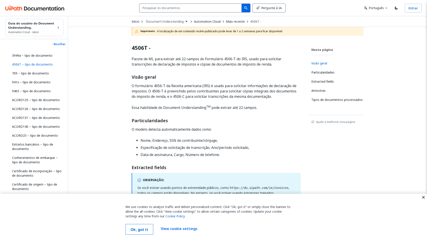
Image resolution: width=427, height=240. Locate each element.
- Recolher (59, 44)
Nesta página (322, 49)
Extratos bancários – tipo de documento (32, 146)
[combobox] (191, 8)
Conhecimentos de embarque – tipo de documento (35, 159)
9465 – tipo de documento (31, 91)
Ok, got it (139, 229)
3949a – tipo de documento (32, 55)
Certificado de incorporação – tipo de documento (37, 173)
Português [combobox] (374, 8)
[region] (213, 217)
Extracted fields (149, 167)
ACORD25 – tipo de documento (35, 135)
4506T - (255, 21)
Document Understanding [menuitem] (165, 21)
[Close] (423, 197)
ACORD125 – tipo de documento (36, 100)
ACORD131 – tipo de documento (36, 117)
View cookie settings (179, 229)
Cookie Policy (175, 216)
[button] (36, 64)
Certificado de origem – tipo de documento (34, 186)
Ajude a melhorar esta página (335, 122)
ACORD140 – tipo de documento (36, 126)
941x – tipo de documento (31, 82)
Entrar (413, 8)
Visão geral (144, 77)
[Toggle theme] (396, 8)
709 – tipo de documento (30, 73)
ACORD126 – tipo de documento (36, 108)
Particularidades (150, 121)
